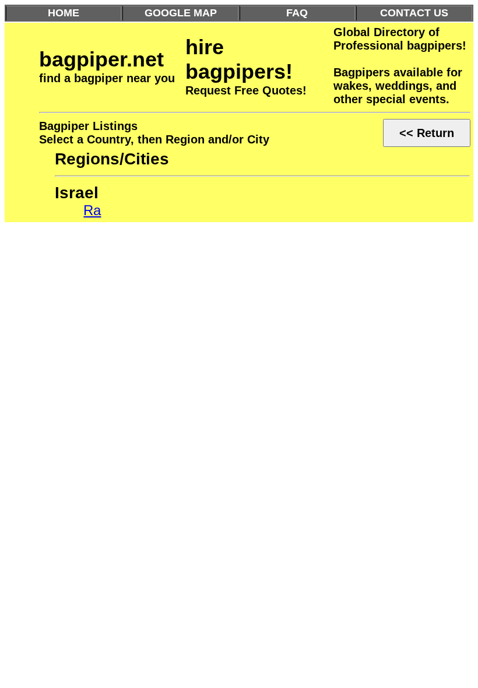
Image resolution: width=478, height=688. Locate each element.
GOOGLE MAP (181, 13)
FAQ (297, 13)
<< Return (426, 133)
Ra (92, 210)
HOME (63, 13)
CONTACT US (414, 13)
